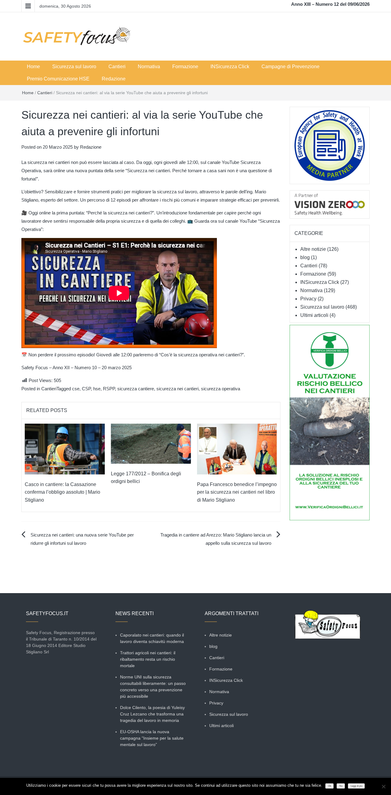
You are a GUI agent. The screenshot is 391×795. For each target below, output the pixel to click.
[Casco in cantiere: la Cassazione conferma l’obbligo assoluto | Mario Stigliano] (65, 448)
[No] (383, 786)
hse (96, 388)
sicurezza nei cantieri (177, 388)
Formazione (185, 66)
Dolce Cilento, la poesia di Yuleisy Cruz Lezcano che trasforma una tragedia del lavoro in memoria (152, 714)
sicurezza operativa (220, 388)
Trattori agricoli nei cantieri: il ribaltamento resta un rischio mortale (147, 659)
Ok (329, 786)
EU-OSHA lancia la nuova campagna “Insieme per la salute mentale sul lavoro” (152, 738)
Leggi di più (356, 786)
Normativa (149, 66)
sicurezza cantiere (135, 388)
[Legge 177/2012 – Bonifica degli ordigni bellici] (151, 443)
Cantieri (117, 66)
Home (33, 66)
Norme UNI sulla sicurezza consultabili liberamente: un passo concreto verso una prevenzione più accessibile (153, 686)
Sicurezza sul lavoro (74, 66)
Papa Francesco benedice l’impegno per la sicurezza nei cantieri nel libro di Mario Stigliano (237, 492)
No (340, 786)
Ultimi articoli (314, 315)
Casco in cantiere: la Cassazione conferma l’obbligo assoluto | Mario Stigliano (62, 492)
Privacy (308, 298)
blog (305, 257)
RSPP (109, 388)
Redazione (114, 78)
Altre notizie (313, 249)
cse (75, 388)
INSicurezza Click (229, 66)
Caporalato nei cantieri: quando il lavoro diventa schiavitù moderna (152, 638)
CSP (86, 388)
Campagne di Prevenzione (290, 66)
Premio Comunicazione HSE (58, 78)
